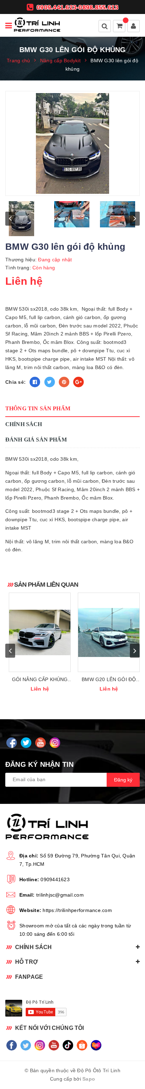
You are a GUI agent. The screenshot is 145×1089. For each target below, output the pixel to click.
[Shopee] (82, 1045)
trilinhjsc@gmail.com (60, 895)
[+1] (78, 382)
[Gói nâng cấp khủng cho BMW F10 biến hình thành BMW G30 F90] (39, 632)
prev (10, 219)
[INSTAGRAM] (55, 743)
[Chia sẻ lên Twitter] (49, 382)
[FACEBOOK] (11, 743)
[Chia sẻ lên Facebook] (35, 382)
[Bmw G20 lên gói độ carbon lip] (108, 632)
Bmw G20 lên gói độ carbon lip (109, 680)
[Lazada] (96, 1045)
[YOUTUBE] (40, 743)
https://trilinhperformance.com (77, 910)
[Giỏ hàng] (119, 26)
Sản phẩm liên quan (46, 584)
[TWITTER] (26, 743)
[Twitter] (25, 1045)
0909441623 (55, 879)
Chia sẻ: (15, 382)
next (135, 219)
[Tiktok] (68, 1045)
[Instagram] (39, 1045)
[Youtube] (54, 1045)
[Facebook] (11, 1045)
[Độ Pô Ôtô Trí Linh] (37, 25)
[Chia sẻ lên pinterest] (64, 382)
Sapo (88, 1079)
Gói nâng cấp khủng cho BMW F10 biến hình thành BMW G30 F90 (39, 680)
